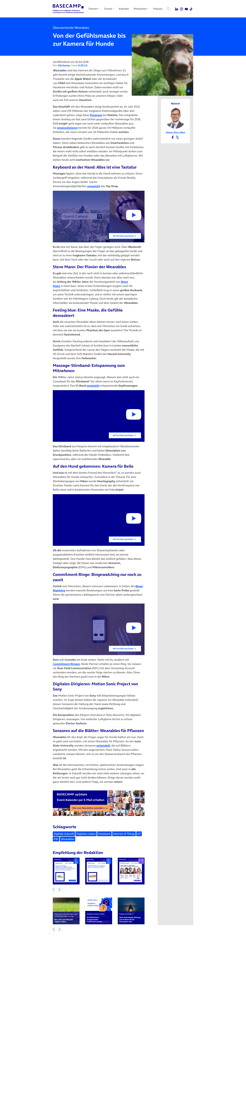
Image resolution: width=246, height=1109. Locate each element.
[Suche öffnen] (168, 8)
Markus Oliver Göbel (175, 132)
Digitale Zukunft (64, 834)
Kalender (124, 9)
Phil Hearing (64, 65)
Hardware (104, 834)
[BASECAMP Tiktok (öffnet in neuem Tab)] (191, 8)
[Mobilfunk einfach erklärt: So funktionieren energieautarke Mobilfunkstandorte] (98, 911)
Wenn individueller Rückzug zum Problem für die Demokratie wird (129, 918)
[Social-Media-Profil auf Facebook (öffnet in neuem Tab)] (173, 137)
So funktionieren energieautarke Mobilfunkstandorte (96, 918)
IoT (139, 834)
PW (56, 839)
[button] (99, 216)
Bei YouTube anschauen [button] (123, 236)
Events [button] (108, 9)
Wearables (67, 839)
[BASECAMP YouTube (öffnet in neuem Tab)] (186, 8)
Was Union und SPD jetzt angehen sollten (65, 918)
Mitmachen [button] (140, 9)
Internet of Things (124, 834)
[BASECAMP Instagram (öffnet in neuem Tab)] (181, 8)
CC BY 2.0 (82, 65)
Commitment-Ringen (66, 664)
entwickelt (103, 745)
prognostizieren (67, 128)
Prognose (96, 115)
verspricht (93, 186)
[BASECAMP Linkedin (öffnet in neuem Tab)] (177, 8)
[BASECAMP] (68, 8)
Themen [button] (93, 9)
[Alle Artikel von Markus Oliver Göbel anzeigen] (175, 117)
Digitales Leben (86, 834)
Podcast (157, 9)
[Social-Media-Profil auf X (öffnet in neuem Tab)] (177, 137)
